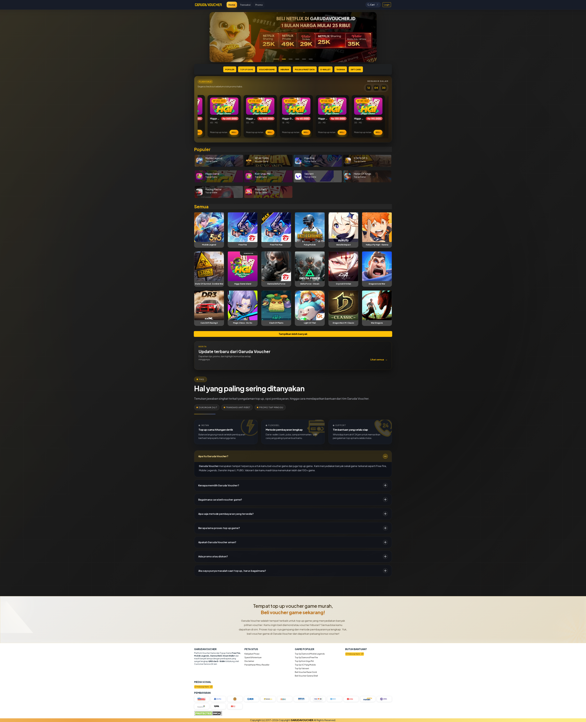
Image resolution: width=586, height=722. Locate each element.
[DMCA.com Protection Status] (208, 713)
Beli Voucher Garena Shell (306, 676)
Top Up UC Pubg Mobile (305, 665)
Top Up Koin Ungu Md (304, 661)
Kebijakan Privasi (251, 654)
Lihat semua (378, 359)
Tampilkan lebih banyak (293, 333)
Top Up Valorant (302, 668)
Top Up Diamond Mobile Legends (310, 654)
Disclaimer (249, 661)
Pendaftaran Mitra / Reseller (256, 665)
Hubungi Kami (354, 654)
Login (387, 4)
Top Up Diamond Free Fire (306, 657)
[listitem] (209, 116)
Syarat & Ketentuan (253, 657)
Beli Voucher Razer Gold (306, 672)
